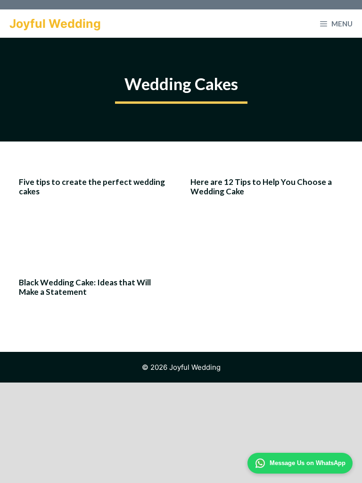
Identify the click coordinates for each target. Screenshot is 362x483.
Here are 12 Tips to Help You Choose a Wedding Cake (261, 186)
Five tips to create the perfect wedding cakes (92, 186)
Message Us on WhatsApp (308, 462)
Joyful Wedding (55, 24)
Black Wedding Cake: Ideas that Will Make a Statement (85, 287)
